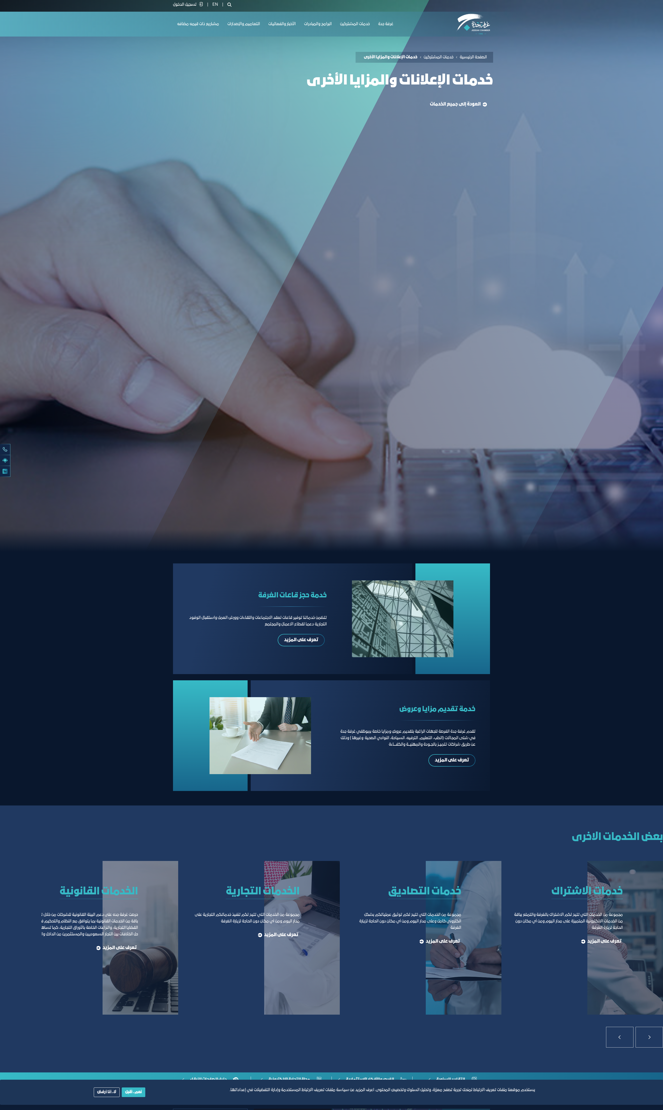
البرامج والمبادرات (318, 24)
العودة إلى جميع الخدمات (455, 104)
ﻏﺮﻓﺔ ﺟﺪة (385, 24)
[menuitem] (215, 4)
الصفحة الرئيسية (473, 57)
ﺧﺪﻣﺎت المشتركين (355, 24)
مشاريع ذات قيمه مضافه (198, 24)
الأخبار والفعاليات (282, 24)
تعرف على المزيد (301, 640)
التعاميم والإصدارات (243, 24)
